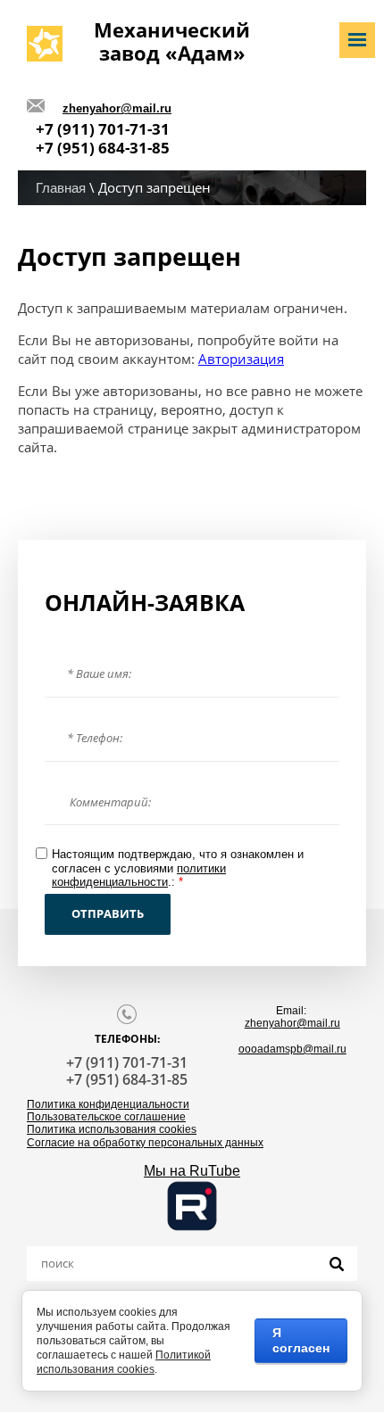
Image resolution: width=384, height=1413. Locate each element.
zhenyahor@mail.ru (117, 108)
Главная (61, 187)
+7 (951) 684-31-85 (103, 147)
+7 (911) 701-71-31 (103, 129)
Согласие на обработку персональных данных (145, 1142)
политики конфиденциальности (139, 875)
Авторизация (241, 359)
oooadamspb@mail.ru (292, 1049)
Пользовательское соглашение (106, 1117)
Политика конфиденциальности (108, 1104)
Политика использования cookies (111, 1129)
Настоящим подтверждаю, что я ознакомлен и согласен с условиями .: (178, 867)
